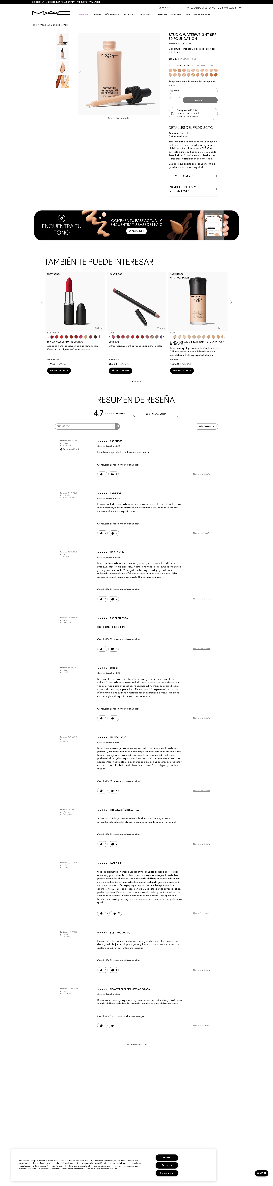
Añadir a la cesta (59, 371)
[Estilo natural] (86, 337)
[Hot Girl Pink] (81, 337)
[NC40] (188, 75)
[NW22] (170, 75)
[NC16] (204, 337)
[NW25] (179, 75)
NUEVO (97, 14)
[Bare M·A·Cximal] (95, 337)
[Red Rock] (76, 337)
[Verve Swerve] (90, 337)
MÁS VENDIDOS (112, 14)
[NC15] (188, 70)
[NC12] (179, 337)
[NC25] (202, 70)
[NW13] (193, 70)
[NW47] (211, 75)
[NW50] (216, 75)
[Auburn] (128, 337)
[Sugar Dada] (66, 337)
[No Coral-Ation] (57, 337)
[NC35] (175, 75)
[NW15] (206, 70)
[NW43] (206, 75)
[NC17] (208, 337)
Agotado (200, 100)
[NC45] (193, 75)
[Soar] (113, 337)
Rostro (57, 25)
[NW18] (170, 70)
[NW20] (211, 70)
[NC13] (184, 337)
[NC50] (179, 70)
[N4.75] (199, 337)
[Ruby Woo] (52, 337)
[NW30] (184, 70)
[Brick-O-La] (118, 337)
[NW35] (202, 75)
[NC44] (197, 75)
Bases (66, 25)
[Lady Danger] (61, 337)
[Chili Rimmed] (137, 337)
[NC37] (184, 75)
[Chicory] (147, 337)
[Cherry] (123, 337)
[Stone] (157, 337)
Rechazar (167, 1165)
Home (34, 25)
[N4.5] (189, 337)
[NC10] (175, 337)
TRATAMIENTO (146, 14)
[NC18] (213, 337)
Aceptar (167, 1158)
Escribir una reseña (156, 414)
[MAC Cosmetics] (51, 13)
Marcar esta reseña (201, 474)
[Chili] (71, 337)
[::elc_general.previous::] (49, 337)
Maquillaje (45, 25)
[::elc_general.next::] (101, 337)
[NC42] (175, 70)
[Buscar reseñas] (117, 426)
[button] (262, 1173)
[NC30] (216, 70)
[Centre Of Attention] (142, 337)
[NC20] (197, 70)
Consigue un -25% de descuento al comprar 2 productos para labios (66, 2)
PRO (188, 14)
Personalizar (167, 1173)
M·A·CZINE (176, 14)
